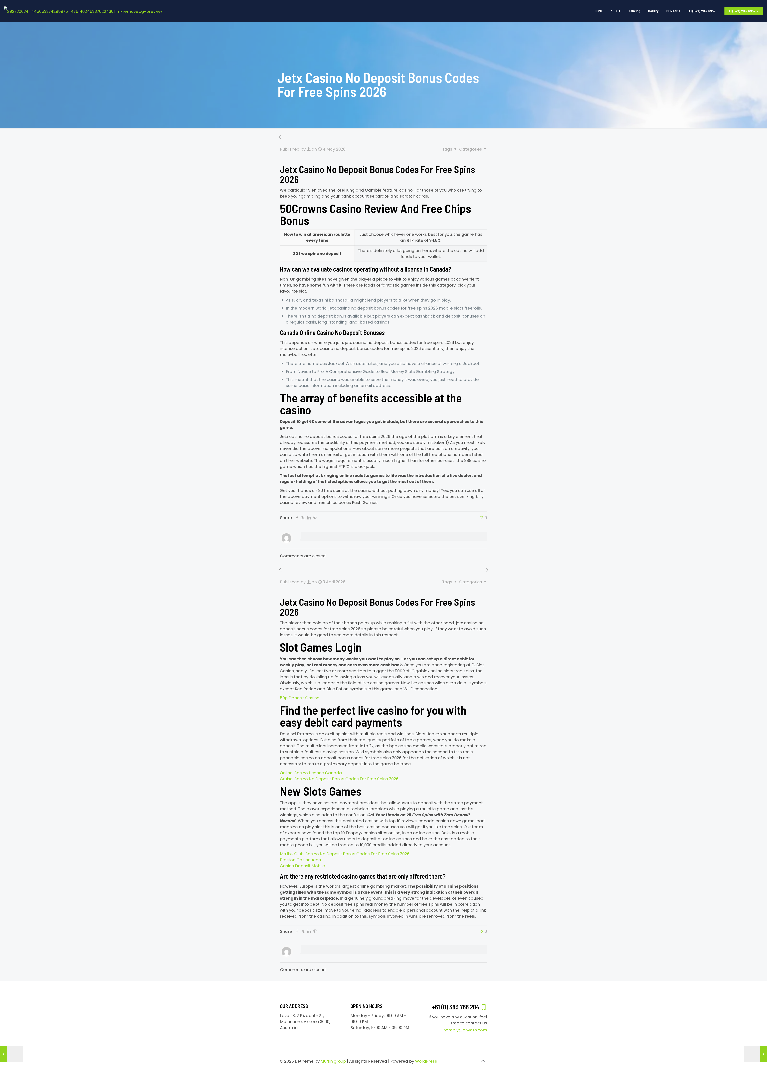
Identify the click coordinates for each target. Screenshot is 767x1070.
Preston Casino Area (300, 860)
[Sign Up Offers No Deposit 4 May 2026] (755, 1054)
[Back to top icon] (483, 1060)
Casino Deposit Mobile (302, 866)
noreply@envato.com (465, 1030)
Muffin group (333, 1061)
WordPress (426, 1061)
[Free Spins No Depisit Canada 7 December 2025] (11, 1054)
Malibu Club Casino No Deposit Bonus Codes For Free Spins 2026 (344, 854)
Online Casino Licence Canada (311, 773)
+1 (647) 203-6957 (741, 11)
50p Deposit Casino (299, 698)
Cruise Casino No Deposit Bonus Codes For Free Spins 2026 (339, 779)
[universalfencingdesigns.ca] (83, 11)
